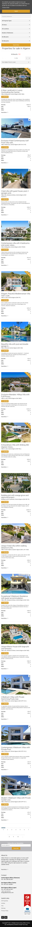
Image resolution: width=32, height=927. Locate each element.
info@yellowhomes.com (7, 892)
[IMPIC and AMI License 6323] (27, 910)
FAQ (2, 905)
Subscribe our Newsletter (15, 843)
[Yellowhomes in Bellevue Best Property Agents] (27, 900)
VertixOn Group (18, 924)
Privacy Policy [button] (5, 7)
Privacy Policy (4, 910)
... (22, 836)
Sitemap (3, 908)
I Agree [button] (16, 11)
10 (18, 836)
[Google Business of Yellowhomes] (5, 917)
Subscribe (16, 848)
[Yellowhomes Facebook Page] (2, 917)
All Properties (4, 900)
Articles (3, 903)
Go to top (25, 924)
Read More (4, 112)
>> (29, 58)
